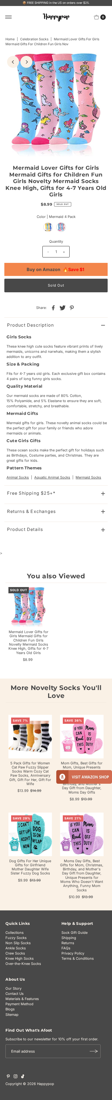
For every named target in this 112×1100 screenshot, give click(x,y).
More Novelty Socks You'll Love (56, 692)
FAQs (65, 948)
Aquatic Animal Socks (52, 477)
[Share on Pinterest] (72, 308)
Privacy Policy (72, 953)
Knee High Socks (19, 958)
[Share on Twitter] (62, 308)
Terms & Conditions (77, 958)
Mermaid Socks (88, 477)
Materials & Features (22, 999)
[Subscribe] (94, 1051)
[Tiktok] (22, 1077)
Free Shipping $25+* (31, 493)
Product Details (25, 529)
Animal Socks (18, 477)
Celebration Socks (34, 39)
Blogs (10, 1009)
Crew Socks (15, 953)
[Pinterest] (8, 1077)
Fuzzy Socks (16, 938)
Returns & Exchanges (31, 511)
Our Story (13, 988)
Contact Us (14, 994)
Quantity (56, 241)
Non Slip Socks (18, 943)
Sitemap (11, 1015)
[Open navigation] (8, 17)
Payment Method (19, 1004)
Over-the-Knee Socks (23, 964)
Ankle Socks (15, 948)
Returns (67, 943)
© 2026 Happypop (38, 1084)
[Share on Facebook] (53, 308)
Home (10, 39)
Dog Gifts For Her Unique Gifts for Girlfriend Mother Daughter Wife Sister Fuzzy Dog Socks (30, 867)
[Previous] (13, 62)
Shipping (68, 938)
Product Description (30, 325)
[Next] (26, 62)
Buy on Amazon (55, 269)
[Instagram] (15, 1077)
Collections (14, 933)
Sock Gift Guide (74, 933)
